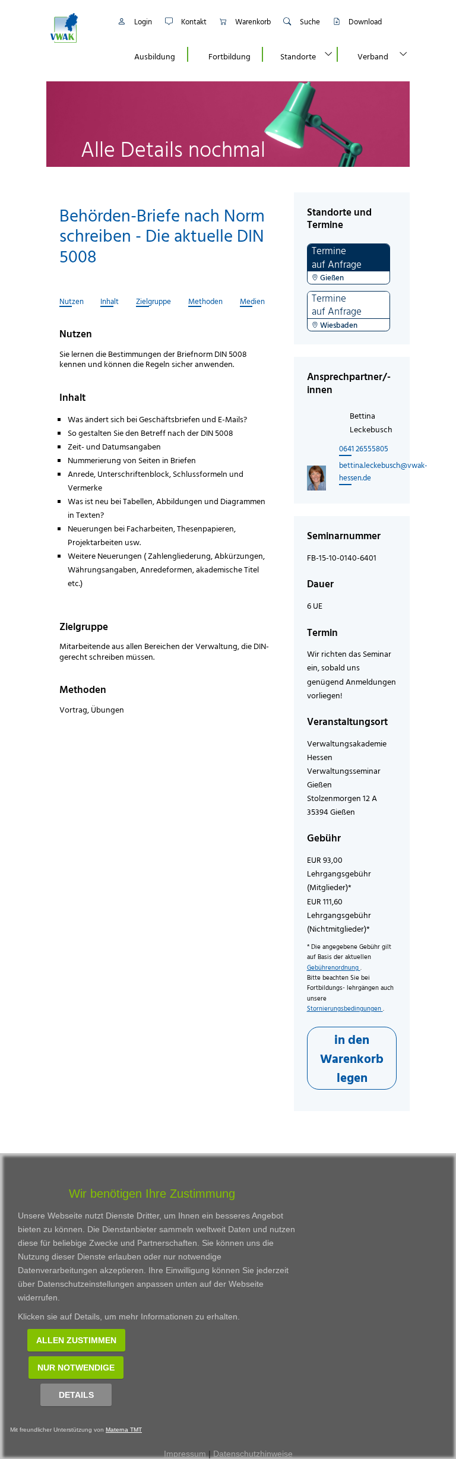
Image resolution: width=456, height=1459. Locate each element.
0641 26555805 (363, 448)
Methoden (205, 301)
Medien (252, 301)
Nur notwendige (76, 1367)
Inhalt (109, 301)
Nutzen (71, 301)
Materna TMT (124, 1429)
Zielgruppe (153, 301)
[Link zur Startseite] (76, 28)
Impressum (185, 1453)
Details (76, 1395)
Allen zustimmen (76, 1340)
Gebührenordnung (333, 967)
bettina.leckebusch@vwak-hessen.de (371, 471)
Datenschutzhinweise (253, 1453)
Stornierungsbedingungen (345, 1008)
